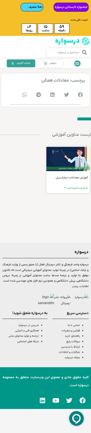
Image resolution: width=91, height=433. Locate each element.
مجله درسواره (72, 357)
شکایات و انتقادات (69, 352)
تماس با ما (74, 325)
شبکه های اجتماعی (28, 341)
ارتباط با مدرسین (70, 347)
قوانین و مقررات (71, 330)
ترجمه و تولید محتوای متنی (23, 336)
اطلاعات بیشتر (80, 286)
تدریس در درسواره (28, 325)
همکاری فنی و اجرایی (26, 330)
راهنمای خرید (72, 336)
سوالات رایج (73, 341)
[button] (77, 63)
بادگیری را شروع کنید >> (76, 188)
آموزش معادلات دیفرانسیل (72, 178)
